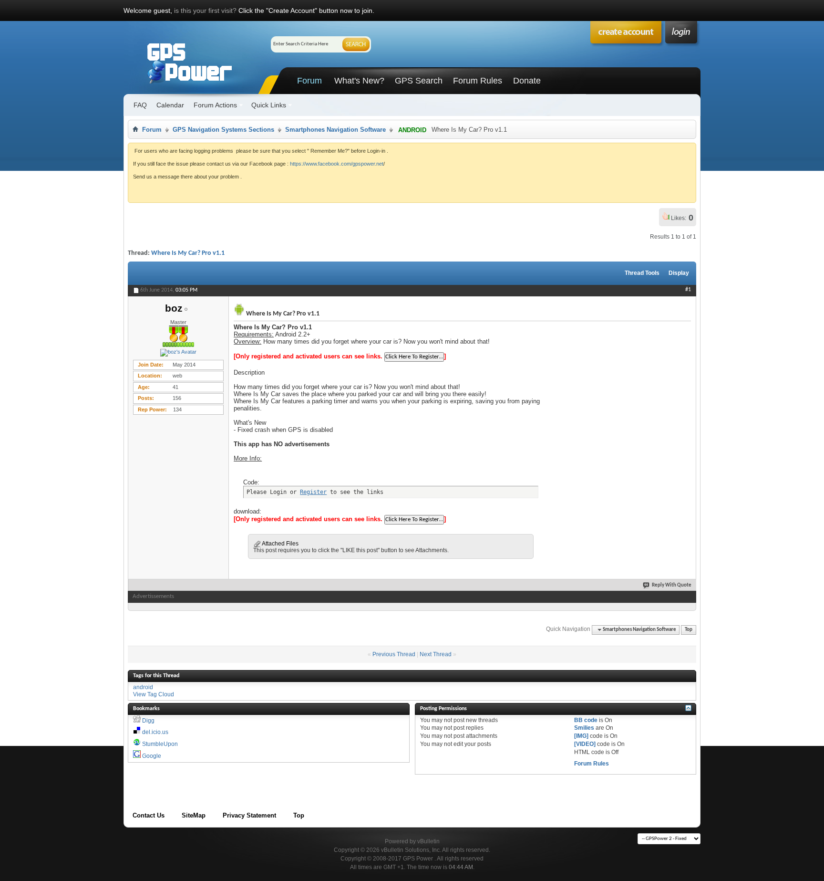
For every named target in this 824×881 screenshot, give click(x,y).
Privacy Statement (249, 815)
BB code (585, 720)
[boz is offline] (178, 353)
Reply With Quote (671, 585)
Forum (309, 80)
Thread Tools (642, 273)
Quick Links (268, 105)
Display (679, 273)
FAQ (140, 105)
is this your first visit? (205, 10)
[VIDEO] (585, 744)
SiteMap (194, 815)
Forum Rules (477, 80)
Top (688, 629)
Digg (148, 720)
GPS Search (419, 80)
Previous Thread (393, 654)
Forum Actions (215, 105)
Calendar (170, 105)
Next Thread (436, 654)
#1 (688, 290)
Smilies (584, 727)
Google (151, 756)
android (143, 687)
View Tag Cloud (153, 694)
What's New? (359, 80)
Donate (527, 80)
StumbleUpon (160, 744)
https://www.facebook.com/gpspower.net (336, 164)
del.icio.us (155, 732)
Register (313, 492)
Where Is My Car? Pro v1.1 (188, 253)
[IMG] (581, 736)
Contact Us (149, 815)
